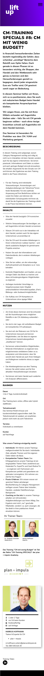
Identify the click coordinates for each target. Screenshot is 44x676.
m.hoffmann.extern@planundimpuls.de (21, 643)
